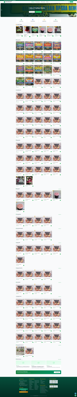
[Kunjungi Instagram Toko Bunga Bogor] (23, 390)
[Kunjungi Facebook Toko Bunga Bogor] (22, 390)
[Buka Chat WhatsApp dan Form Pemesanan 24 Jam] (75, 395)
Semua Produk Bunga (43, 381)
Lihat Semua (59, 90)
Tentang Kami (42, 382)
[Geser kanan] (60, 25)
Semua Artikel (59, 359)
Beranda (41, 380)
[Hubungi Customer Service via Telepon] (75, 393)
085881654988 (14, 0)
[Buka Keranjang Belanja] (69, 2)
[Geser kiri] (59, 25)
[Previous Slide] (1, 10)
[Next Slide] (75, 10)
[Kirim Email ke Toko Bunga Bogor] (25, 390)
